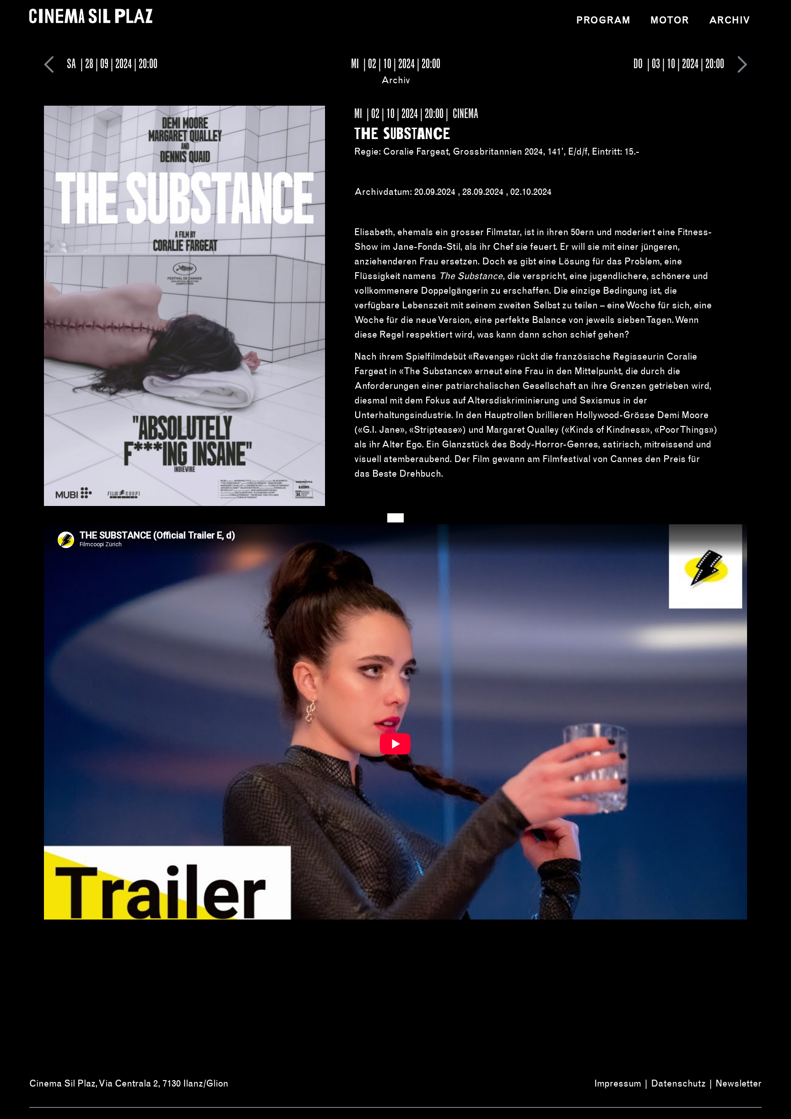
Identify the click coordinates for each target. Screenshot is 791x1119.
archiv (730, 20)
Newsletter (738, 1083)
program (603, 20)
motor (669, 20)
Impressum (617, 1083)
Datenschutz (678, 1083)
